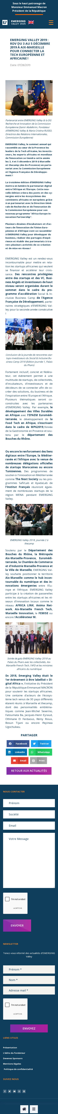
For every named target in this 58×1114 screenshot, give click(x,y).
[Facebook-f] (4, 1091)
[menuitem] (31, 22)
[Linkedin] (24, 1091)
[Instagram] (19, 1091)
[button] (18, 743)
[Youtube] (14, 1091)
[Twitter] (9, 1091)
